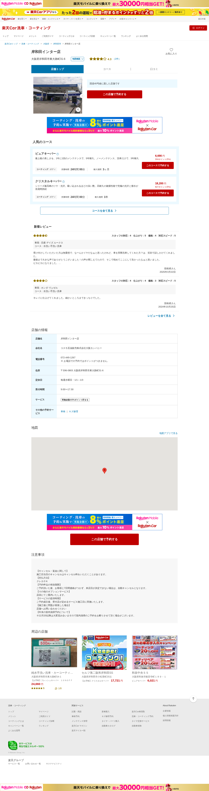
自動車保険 (137, 726)
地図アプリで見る (168, 433)
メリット (33, 36)
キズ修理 (73, 411)
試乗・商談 (76, 711)
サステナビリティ (54, 764)
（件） (117, 59)
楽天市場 (201, 19)
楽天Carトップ (11, 44)
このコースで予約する (157, 165)
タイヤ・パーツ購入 (110, 721)
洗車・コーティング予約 (142, 716)
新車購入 (106, 711)
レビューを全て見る (159, 315)
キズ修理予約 (107, 716)
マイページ (19, 36)
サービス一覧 (14, 764)
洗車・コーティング (30, 44)
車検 (63, 411)
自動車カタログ (108, 726)
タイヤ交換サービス (140, 721)
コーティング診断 (87, 36)
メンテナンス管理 (79, 721)
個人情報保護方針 (170, 716)
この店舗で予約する (114, 94)
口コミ (154, 69)
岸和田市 (57, 44)
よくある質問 (142, 36)
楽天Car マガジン (79, 726)
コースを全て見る (102, 210)
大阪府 (46, 44)
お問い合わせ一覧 (33, 764)
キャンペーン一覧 (108, 36)
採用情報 (167, 720)
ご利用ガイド (48, 36)
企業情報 (167, 711)
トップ (5, 36)
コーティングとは (66, 36)
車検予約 (76, 716)
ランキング (126, 36)
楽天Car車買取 (138, 711)
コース (107, 69)
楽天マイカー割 (78, 730)
